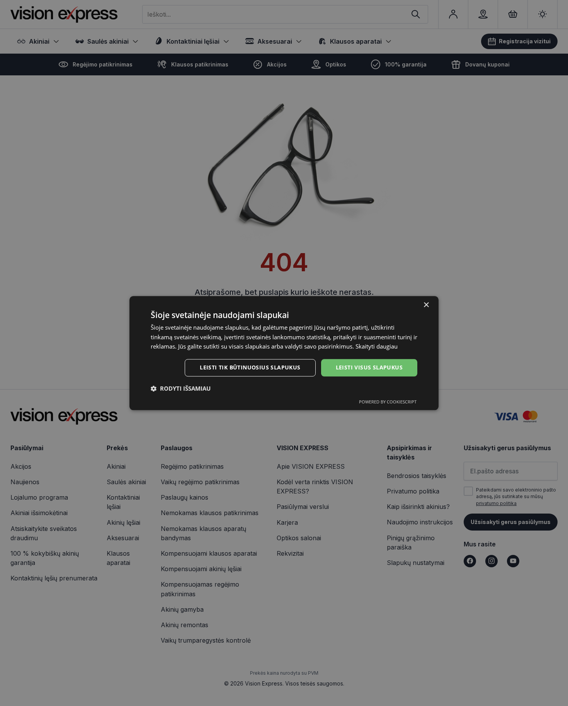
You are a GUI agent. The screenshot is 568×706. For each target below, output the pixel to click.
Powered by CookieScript (388, 402)
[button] (181, 388)
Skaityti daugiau (376, 346)
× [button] (426, 305)
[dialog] (284, 353)
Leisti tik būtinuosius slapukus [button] (250, 367)
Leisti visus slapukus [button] (369, 367)
